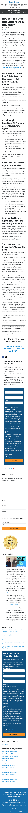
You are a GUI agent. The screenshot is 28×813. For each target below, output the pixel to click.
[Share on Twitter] (6, 357)
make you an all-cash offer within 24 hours (12, 67)
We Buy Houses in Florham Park (10, 772)
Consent (7, 406)
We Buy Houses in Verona (8, 758)
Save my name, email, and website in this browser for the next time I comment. (12, 519)
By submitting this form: (12, 408)
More (24, 12)
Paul (5, 29)
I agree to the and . (15, 456)
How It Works (23, 792)
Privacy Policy (9, 457)
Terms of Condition (12, 796)
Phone (6, 395)
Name (4, 500)
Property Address (10, 390)
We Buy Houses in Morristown (9, 779)
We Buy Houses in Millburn (8, 754)
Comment (5, 483)
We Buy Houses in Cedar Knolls (9, 763)
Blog (19, 796)
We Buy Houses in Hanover (8, 774)
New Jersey (5, 744)
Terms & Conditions (17, 456)
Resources (15, 794)
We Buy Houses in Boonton (8, 761)
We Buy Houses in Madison (8, 777)
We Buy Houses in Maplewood (9, 751)
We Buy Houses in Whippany (9, 781)
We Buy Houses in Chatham (8, 765)
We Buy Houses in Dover (8, 768)
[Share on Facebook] (3, 357)
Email (7, 400)
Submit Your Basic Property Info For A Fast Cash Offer (14, 349)
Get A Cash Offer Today (7, 12)
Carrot (21, 811)
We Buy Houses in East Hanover (9, 770)
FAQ (3, 794)
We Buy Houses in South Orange (10, 756)
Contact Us (16, 792)
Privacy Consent (8, 454)
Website (4, 511)
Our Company (18, 12)
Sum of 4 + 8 (5, 522)
